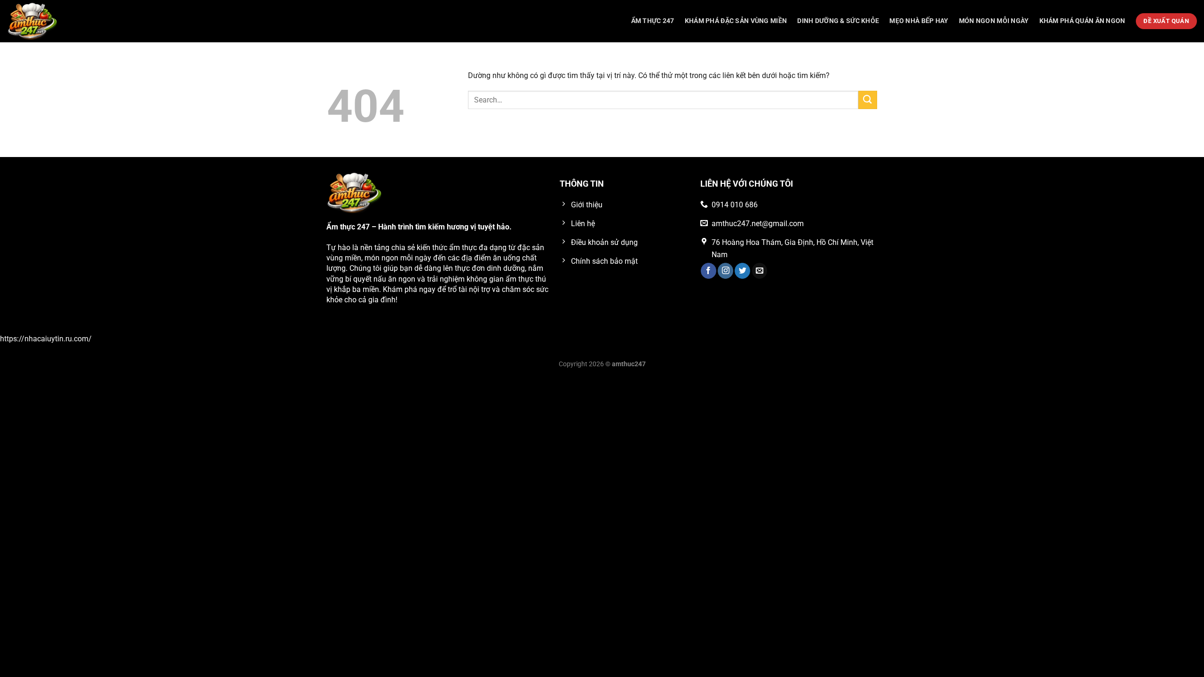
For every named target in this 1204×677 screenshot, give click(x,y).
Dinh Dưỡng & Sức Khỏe (838, 21)
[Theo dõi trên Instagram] (725, 271)
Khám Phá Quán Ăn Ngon (1082, 21)
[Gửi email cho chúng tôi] (760, 271)
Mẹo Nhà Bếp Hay (918, 21)
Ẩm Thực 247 (652, 21)
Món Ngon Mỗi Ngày (994, 21)
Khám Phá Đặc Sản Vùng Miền (736, 21)
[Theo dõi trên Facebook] (708, 271)
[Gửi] (867, 100)
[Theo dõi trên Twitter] (742, 271)
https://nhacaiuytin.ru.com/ (46, 338)
